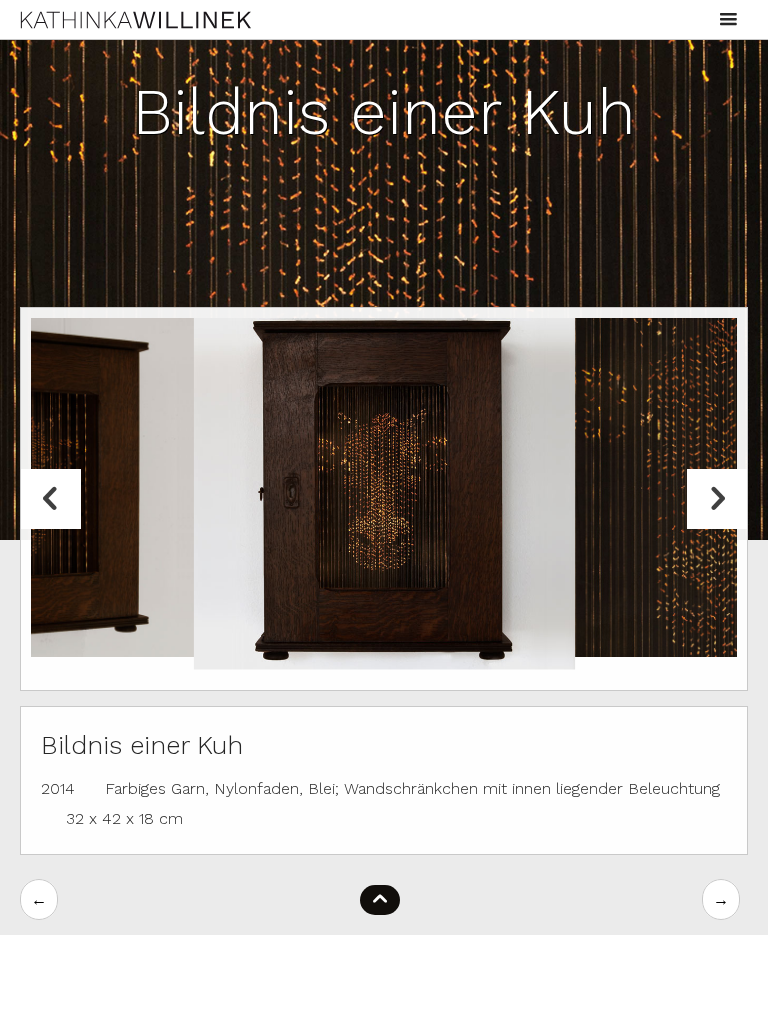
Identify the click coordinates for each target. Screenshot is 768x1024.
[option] (384, 487)
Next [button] (717, 499)
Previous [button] (51, 499)
